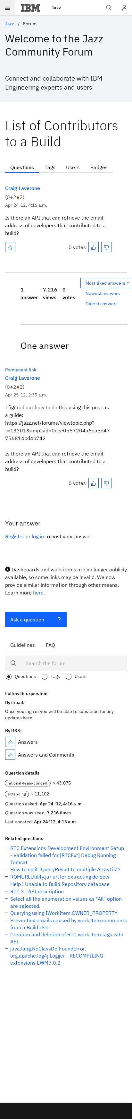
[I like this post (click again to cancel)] (93, 247)
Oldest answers (102, 304)
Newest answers (103, 293)
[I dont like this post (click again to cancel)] (106, 247)
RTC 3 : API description (37, 891)
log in (38, 536)
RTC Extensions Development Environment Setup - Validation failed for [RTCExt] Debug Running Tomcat (67, 855)
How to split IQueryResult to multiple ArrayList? (65, 869)
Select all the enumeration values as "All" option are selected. (66, 902)
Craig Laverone (22, 188)
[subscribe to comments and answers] (10, 755)
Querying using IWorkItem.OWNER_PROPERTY (63, 913)
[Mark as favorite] (10, 247)
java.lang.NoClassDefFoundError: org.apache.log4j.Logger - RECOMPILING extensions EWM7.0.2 (56, 955)
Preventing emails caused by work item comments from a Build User (68, 924)
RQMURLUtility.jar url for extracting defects (60, 876)
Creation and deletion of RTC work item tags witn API (66, 938)
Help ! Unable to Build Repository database (60, 884)
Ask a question (27, 619)
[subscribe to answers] (10, 742)
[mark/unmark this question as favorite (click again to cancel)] (10, 247)
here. (39, 592)
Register (14, 536)
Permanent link (20, 370)
